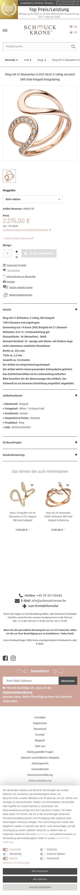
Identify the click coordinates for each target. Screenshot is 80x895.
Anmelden (40, 717)
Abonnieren (68, 680)
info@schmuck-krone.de (49, 600)
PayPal (13, 858)
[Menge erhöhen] (16, 251)
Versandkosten (40, 769)
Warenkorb (75, 32)
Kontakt (40, 734)
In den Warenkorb (41, 253)
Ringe (41, 60)
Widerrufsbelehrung (40, 780)
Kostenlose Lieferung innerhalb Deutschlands (25, 230)
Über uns (40, 746)
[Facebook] (5, 658)
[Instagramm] (13, 658)
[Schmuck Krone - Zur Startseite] (40, 29)
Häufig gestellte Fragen (40, 751)
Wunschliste (75, 27)
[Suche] (73, 46)
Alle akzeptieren (40, 871)
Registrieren (40, 723)
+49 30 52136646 (49, 595)
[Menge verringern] (16, 257)
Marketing (15, 854)
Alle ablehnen (40, 879)
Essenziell (15, 849)
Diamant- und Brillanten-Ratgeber (40, 757)
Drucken (11, 281)
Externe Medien (56, 854)
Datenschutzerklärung (40, 774)
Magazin (40, 740)
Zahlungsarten (40, 763)
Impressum (42, 834)
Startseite (10, 60)
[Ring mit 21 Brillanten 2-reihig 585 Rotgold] (40, 123)
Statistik (52, 849)
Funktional (53, 858)
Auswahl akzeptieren (40, 887)
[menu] (5, 30)
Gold (26, 60)
